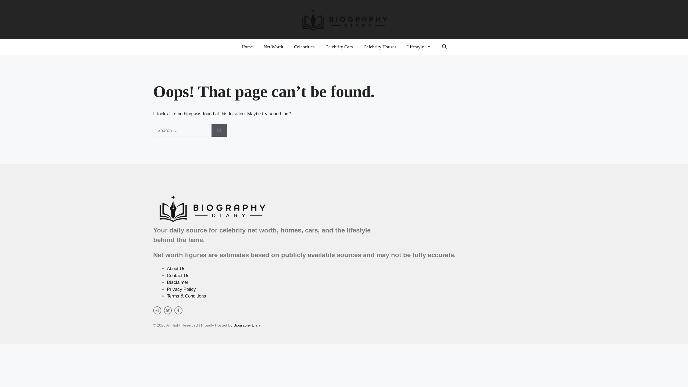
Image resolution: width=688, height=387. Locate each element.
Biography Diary (247, 325)
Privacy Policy (181, 289)
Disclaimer (177, 282)
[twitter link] (168, 310)
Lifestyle (415, 46)
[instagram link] (157, 310)
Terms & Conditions (186, 296)
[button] (444, 47)
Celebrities (304, 46)
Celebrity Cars (339, 46)
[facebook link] (178, 310)
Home (247, 46)
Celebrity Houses (380, 46)
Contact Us (178, 275)
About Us (176, 268)
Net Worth (273, 46)
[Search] (219, 130)
